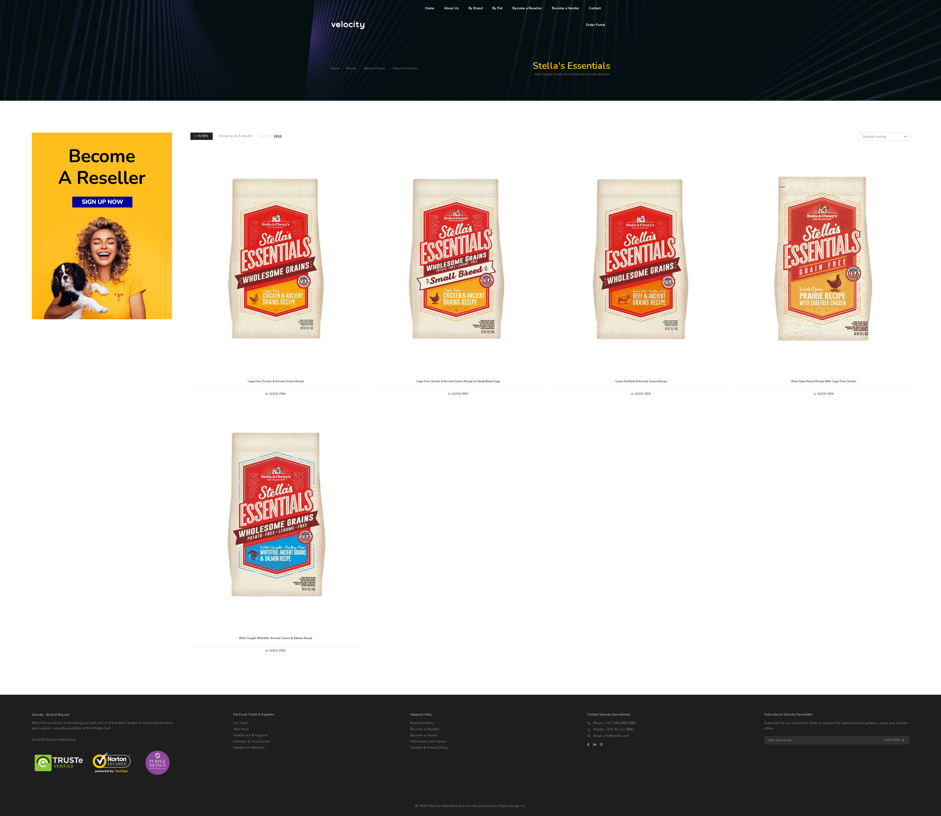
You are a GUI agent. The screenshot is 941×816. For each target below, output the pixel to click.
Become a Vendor (424, 735)
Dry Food (240, 723)
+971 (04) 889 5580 (620, 723)
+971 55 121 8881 (619, 729)
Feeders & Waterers (249, 747)
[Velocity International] (348, 27)
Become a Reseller (425, 729)
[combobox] (884, 137)
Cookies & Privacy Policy (429, 747)
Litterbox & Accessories (251, 741)
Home (335, 68)
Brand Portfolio (422, 723)
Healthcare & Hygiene (250, 735)
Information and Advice (428, 741)
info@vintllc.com (616, 735)
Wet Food (240, 729)
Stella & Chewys (374, 68)
